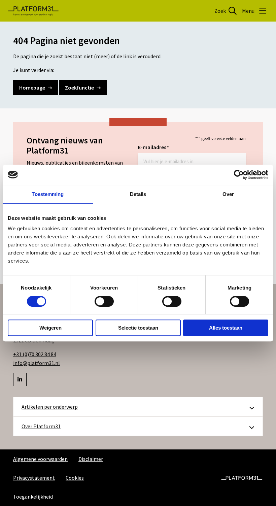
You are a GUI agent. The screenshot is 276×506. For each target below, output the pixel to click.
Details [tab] (138, 194)
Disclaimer (90, 459)
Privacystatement (34, 477)
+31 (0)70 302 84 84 (34, 354)
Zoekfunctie (79, 87)
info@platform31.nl (36, 363)
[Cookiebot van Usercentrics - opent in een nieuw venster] (238, 175)
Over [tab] (228, 194)
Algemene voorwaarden (40, 459)
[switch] (104, 301)
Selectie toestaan (138, 328)
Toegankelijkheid (33, 496)
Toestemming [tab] (48, 194)
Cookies (75, 477)
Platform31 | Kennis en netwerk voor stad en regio (33, 11)
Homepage (32, 87)
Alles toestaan (225, 328)
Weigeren (50, 328)
